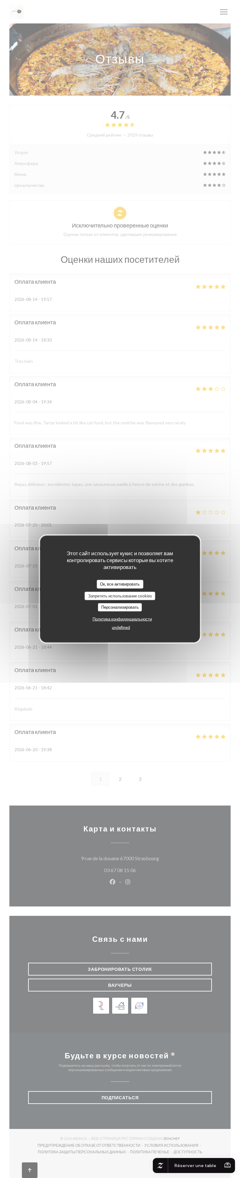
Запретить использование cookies (120, 595)
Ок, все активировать (120, 584)
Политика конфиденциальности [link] (122, 618)
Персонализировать (120, 607)
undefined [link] (121, 627)
